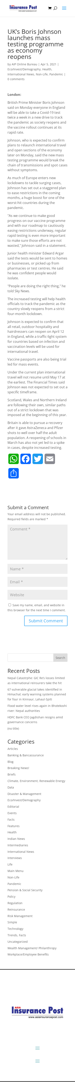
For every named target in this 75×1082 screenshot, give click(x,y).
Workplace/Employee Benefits (28, 954)
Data (11, 787)
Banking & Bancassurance (26, 755)
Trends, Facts (17, 935)
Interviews (15, 858)
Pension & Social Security (25, 890)
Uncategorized (18, 942)
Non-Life (42, 74)
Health (46, 69)
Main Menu (16, 871)
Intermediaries (18, 845)
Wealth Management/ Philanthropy (32, 948)
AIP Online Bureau (24, 64)
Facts (11, 819)
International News (21, 74)
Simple (12, 922)
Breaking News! (18, 768)
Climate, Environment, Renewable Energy (36, 781)
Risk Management (20, 916)
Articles (13, 749)
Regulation (15, 903)
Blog (11, 762)
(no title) (13, 728)
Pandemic (56, 74)
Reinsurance (16, 909)
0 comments (16, 79)
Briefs (12, 774)
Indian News (16, 839)
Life (10, 864)
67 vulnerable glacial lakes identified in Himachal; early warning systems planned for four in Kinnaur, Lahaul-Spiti (37, 694)
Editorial (13, 807)
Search (60, 658)
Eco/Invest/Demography (24, 69)
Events (12, 813)
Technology (15, 929)
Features (14, 826)
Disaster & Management (24, 794)
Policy (11, 897)
